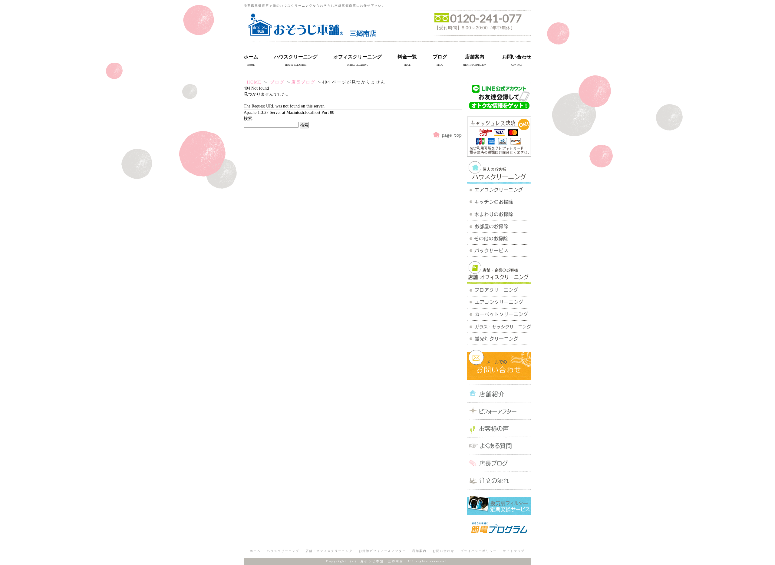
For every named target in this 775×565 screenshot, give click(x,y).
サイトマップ (514, 551)
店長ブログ (303, 82)
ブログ (440, 56)
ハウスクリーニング (296, 56)
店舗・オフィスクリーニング (329, 551)
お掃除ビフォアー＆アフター (382, 551)
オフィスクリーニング (357, 56)
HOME (254, 82)
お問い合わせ (516, 56)
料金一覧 (407, 56)
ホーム (251, 56)
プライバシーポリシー (478, 551)
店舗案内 (474, 56)
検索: (248, 118)
